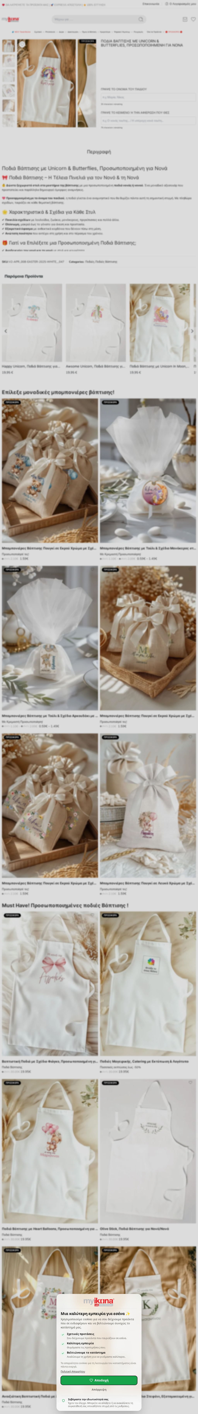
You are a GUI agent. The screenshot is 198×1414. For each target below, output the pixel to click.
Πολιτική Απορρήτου (73, 1371)
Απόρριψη (99, 1389)
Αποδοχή (102, 1380)
